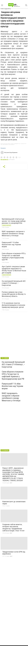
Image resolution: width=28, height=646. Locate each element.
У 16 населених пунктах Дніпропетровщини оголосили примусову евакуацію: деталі (13, 305)
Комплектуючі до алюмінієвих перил (14, 503)
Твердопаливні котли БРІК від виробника (13, 553)
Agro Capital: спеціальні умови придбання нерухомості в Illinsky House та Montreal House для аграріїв (14, 269)
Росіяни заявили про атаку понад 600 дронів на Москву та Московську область (14, 294)
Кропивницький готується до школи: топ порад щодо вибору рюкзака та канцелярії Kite (14, 221)
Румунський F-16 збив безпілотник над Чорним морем (11, 244)
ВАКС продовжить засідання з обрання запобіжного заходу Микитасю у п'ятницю (13, 233)
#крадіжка (3, 148)
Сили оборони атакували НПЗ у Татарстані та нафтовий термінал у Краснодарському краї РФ (14, 256)
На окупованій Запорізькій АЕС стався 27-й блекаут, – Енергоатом (14, 283)
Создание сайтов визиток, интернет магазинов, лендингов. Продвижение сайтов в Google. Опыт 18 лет (13, 527)
